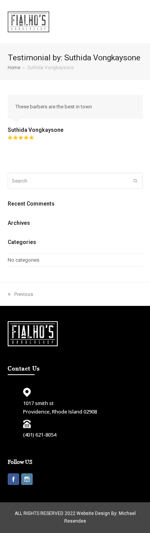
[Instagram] (27, 480)
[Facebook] (13, 480)
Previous (23, 294)
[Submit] (135, 181)
